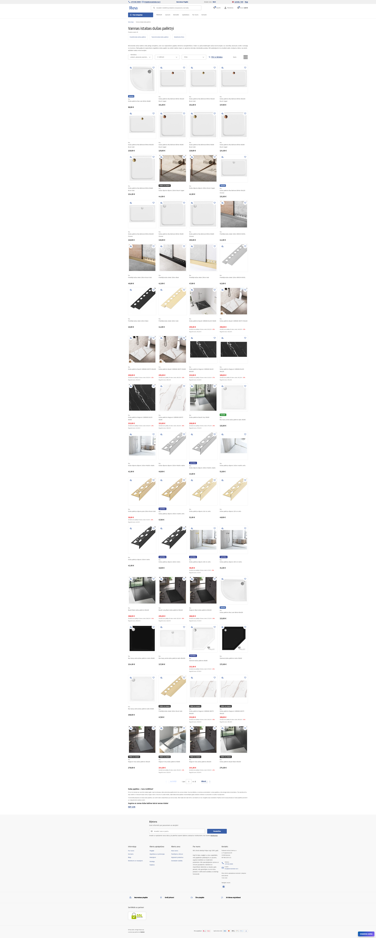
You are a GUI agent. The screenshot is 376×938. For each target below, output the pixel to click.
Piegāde (152, 851)
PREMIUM (159, 15)
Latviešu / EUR (239, 2)
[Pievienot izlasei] (153, 68)
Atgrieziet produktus (177, 857)
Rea (129, 99)
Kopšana (152, 865)
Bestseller (176, 15)
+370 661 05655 (136, 2)
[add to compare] (131, 68)
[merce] (142, 932)
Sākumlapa (131, 22)
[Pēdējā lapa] (209, 781)
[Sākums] (133, 7)
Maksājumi (153, 857)
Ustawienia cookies (366, 934)
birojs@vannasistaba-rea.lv (152, 2)
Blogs (246, 2)
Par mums (195, 15)
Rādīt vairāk (131, 807)
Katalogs (152, 861)
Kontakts (130, 854)
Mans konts (174, 851)
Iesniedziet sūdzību (177, 861)
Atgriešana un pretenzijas (157, 854)
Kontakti (204, 15)
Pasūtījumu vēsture (177, 854)
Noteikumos (214, 835)
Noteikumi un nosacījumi (135, 861)
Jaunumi (167, 15)
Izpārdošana (185, 15)
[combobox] (140, 57)
